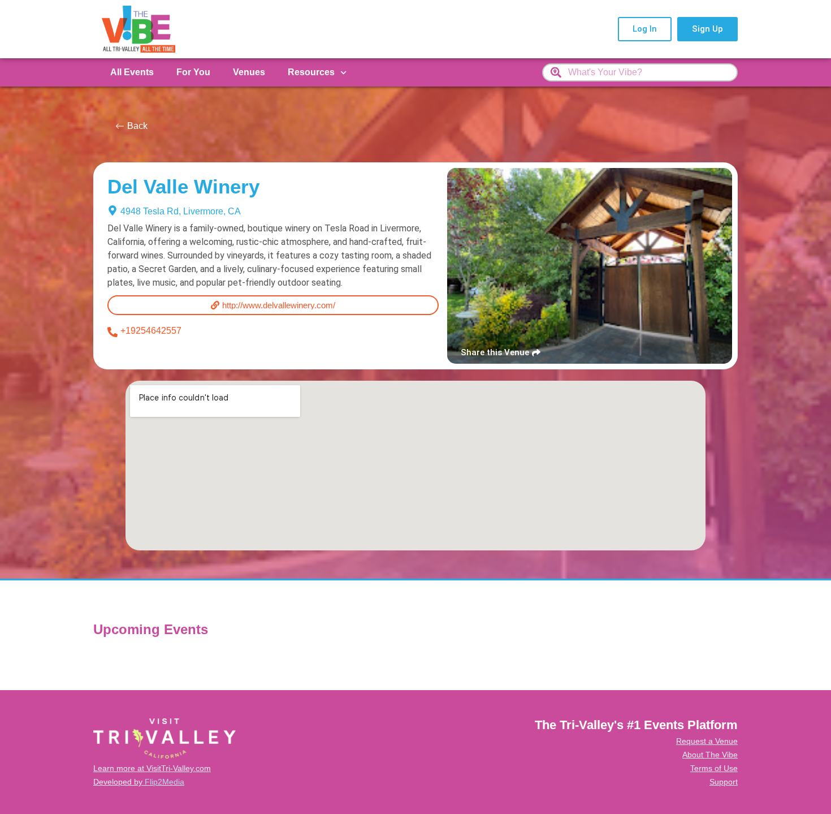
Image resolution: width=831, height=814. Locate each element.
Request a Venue (707, 741)
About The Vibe (710, 754)
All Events (132, 72)
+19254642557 (150, 330)
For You (193, 72)
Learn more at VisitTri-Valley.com (152, 768)
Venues (249, 72)
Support (723, 781)
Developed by (138, 781)
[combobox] (640, 72)
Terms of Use (714, 768)
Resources (311, 72)
